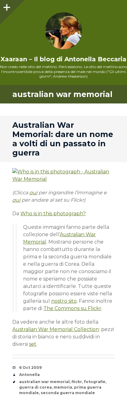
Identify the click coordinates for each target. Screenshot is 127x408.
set (32, 344)
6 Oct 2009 (30, 367)
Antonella (29, 374)
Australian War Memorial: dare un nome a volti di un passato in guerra (62, 138)
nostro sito (64, 301)
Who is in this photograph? (53, 213)
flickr (77, 381)
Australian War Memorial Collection (55, 329)
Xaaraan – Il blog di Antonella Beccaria (63, 59)
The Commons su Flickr (72, 308)
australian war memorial (44, 381)
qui (33, 193)
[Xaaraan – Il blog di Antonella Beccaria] (63, 30)
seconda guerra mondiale (68, 392)
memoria (63, 387)
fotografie (94, 381)
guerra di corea (35, 387)
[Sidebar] (6, 6)
